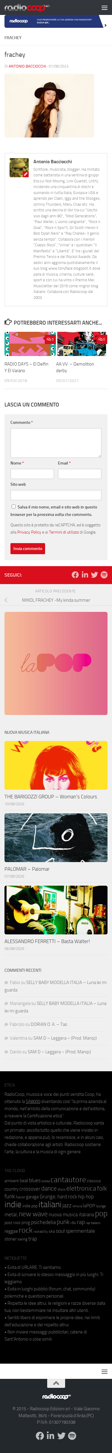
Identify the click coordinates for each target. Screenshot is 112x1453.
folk (102, 1188)
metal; (11, 1214)
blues (35, 1180)
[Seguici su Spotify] (104, 574)
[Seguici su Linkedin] (84, 574)
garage (32, 1197)
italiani (50, 1204)
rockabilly (40, 1231)
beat (24, 1180)
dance (49, 1188)
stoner (10, 1239)
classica (94, 1180)
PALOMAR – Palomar (27, 869)
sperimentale (80, 1231)
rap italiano (93, 1223)
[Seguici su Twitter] (94, 574)
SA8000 (33, 1101)
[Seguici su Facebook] (75, 574)
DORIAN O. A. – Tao (49, 1024)
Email (64, 463)
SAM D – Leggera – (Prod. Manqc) (65, 1038)
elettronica (81, 1188)
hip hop (86, 1197)
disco (61, 1189)
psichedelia (43, 1222)
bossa (46, 1181)
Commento (21, 422)
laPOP (89, 1205)
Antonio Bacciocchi (27, 66)
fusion (20, 1197)
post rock (12, 1222)
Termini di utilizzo (64, 532)
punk (63, 1222)
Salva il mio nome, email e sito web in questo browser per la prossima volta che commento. (53, 511)
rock (26, 1230)
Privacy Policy (29, 532)
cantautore (68, 1179)
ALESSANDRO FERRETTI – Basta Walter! (47, 941)
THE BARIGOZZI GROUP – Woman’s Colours (50, 797)
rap (81, 1222)
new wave (33, 1214)
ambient (11, 1180)
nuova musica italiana (71, 1214)
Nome (17, 463)
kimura (77, 1206)
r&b (73, 1222)
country (11, 1189)
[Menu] (104, 7)
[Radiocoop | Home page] (34, 7)
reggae (11, 1231)
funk (9, 1196)
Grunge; (48, 1197)
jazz (67, 1205)
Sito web (18, 484)
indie (13, 1204)
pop (101, 1213)
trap (32, 1239)
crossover (29, 1189)
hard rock (67, 1197)
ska (52, 1231)
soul (60, 1231)
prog (26, 1222)
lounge (101, 1206)
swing (22, 1239)
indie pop (30, 1205)
